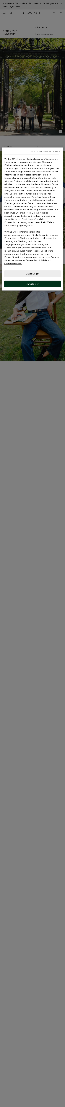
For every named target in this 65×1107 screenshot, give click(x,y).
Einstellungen (32, 273)
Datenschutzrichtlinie (36, 260)
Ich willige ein (32, 283)
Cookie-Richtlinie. (13, 263)
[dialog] (32, 218)
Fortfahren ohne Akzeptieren (46, 151)
